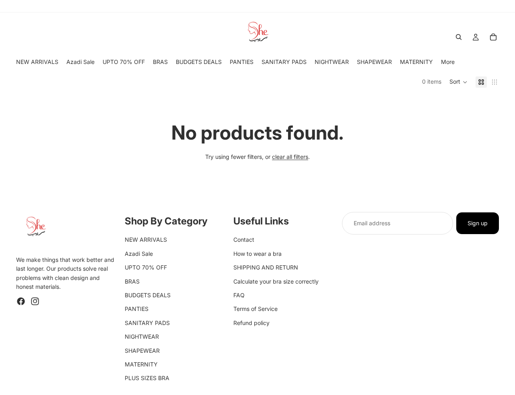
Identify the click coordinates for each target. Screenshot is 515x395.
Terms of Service (255, 309)
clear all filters (290, 156)
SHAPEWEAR (142, 350)
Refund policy (251, 322)
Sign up (478, 223)
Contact (243, 240)
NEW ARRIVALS (146, 240)
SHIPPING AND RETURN (265, 267)
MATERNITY (141, 364)
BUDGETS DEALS (148, 295)
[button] (458, 82)
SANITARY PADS (147, 322)
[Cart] (493, 37)
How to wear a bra (257, 253)
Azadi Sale (139, 253)
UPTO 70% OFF (146, 267)
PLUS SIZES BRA (147, 378)
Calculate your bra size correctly (276, 281)
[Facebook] (21, 301)
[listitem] (448, 61)
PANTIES (136, 309)
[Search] (459, 37)
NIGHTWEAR (142, 336)
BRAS (132, 281)
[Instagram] (35, 301)
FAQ (239, 295)
